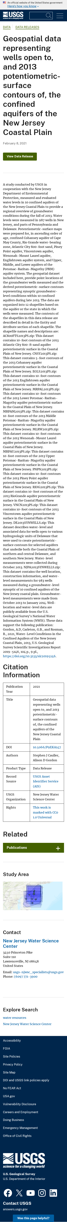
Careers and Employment (20, 1112)
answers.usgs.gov (15, 1209)
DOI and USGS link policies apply (26, 1080)
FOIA (6, 1048)
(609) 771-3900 (25, 976)
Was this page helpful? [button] (33, 1218)
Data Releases (27, 27)
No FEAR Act (12, 1088)
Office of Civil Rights (17, 1136)
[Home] (13, 18)
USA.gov (9, 1096)
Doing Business (13, 1120)
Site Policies (11, 1056)
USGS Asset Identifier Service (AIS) (45, 781)
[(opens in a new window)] (8, 1192)
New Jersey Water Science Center (27, 1024)
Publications (17, 848)
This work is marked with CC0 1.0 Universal (45, 812)
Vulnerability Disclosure (19, 1104)
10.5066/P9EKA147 (47, 747)
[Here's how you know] (33, 5)
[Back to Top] (53, 1209)
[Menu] (60, 16)
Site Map (9, 1072)
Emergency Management (20, 1128)
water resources (14, 1018)
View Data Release (20, 156)
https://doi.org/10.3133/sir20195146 (29, 656)
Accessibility (12, 1040)
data (7, 27)
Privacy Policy (13, 1064)
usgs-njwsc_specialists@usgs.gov (38, 972)
